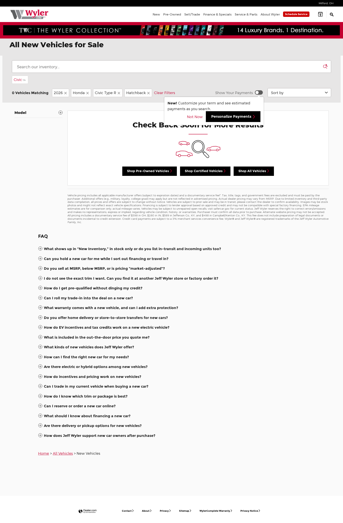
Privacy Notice (249, 510)
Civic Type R (105, 93)
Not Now (195, 117)
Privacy (164, 510)
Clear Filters (164, 93)
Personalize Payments (231, 116)
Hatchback (136, 93)
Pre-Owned (172, 14)
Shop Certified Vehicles (204, 171)
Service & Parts (246, 14)
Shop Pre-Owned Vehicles (148, 171)
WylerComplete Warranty (214, 510)
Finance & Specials (217, 14)
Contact (127, 510)
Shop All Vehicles (252, 171)
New (156, 14)
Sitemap (184, 510)
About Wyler (270, 14)
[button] (171, 249)
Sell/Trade (192, 14)
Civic (20, 79)
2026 (58, 93)
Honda (79, 93)
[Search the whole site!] (331, 14)
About (145, 510)
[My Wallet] (320, 14)
